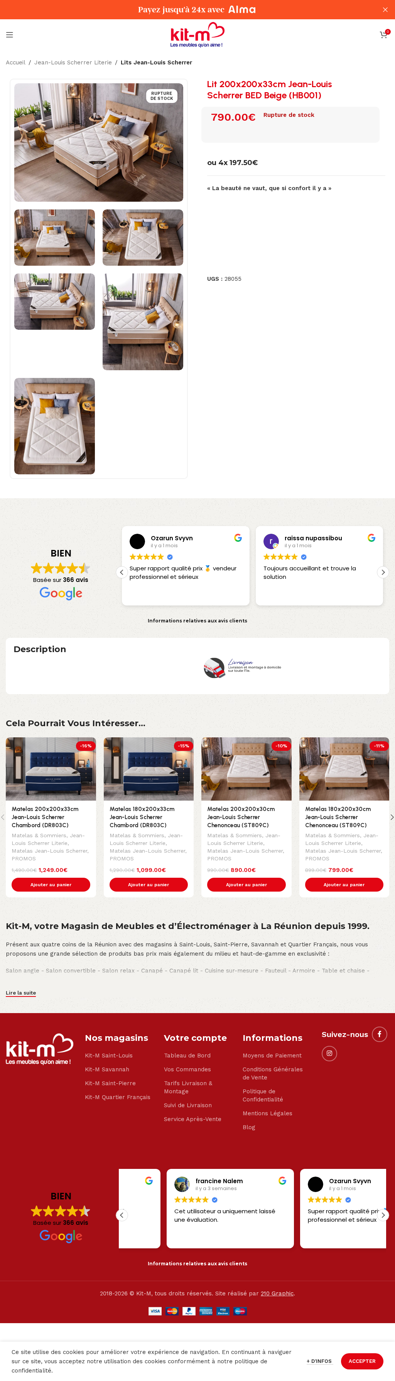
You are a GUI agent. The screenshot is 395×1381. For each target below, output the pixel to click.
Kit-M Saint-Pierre (110, 1083)
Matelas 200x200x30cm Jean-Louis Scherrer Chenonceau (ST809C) (241, 817)
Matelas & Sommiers (39, 835)
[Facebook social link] (379, 1034)
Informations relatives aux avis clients (197, 621)
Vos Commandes (187, 1069)
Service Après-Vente (192, 1119)
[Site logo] (197, 34)
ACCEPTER (362, 1361)
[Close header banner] (385, 9)
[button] (383, 572)
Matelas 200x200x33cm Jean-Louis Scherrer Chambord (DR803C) (45, 817)
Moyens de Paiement (272, 1055)
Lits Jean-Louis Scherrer (156, 62)
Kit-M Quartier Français (117, 1097)
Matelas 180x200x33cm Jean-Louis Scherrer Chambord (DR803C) (142, 817)
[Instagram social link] (329, 1053)
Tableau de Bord (187, 1055)
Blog (249, 1127)
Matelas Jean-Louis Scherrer (49, 851)
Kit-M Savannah (107, 1069)
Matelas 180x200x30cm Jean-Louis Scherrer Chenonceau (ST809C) (338, 817)
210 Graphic (277, 1293)
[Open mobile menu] (9, 34)
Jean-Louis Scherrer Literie (73, 62)
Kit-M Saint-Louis (109, 1055)
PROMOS (24, 858)
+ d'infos (320, 1361)
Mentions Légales (267, 1113)
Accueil (15, 62)
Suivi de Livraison (188, 1105)
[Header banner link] (186, 9)
